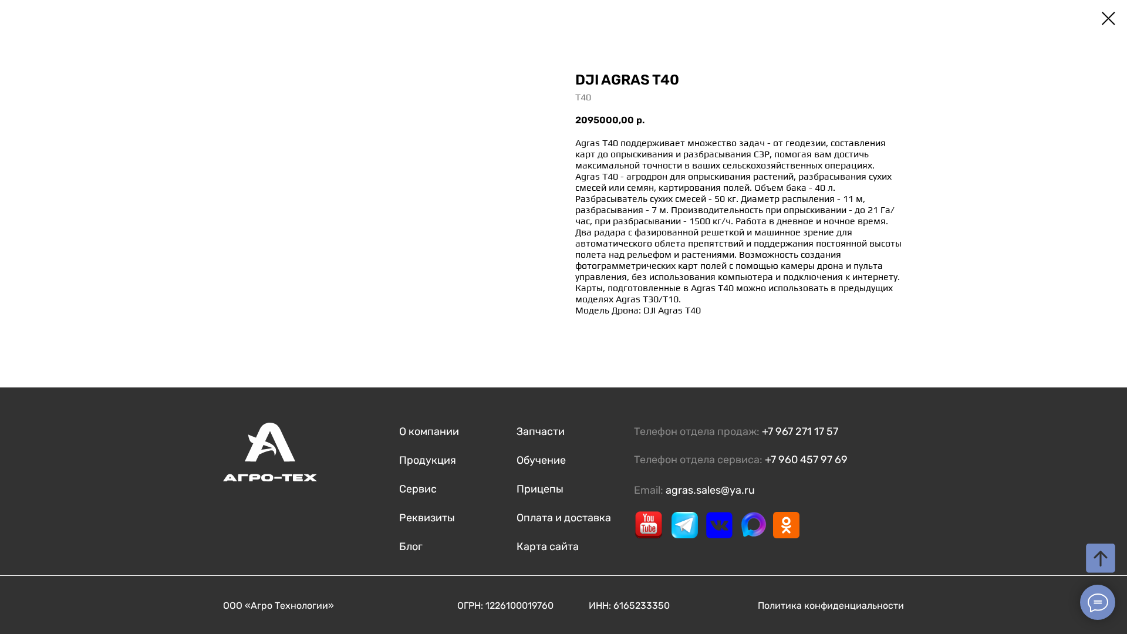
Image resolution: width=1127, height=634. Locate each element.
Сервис (418, 489)
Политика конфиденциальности (831, 605)
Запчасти (541, 431)
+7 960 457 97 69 (806, 459)
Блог (411, 546)
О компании (429, 431)
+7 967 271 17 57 (800, 431)
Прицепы (540, 489)
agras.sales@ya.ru (710, 490)
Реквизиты (427, 517)
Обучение (541, 460)
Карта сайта (548, 546)
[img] (648, 524)
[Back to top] (1100, 558)
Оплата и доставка (564, 517)
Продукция (427, 460)
